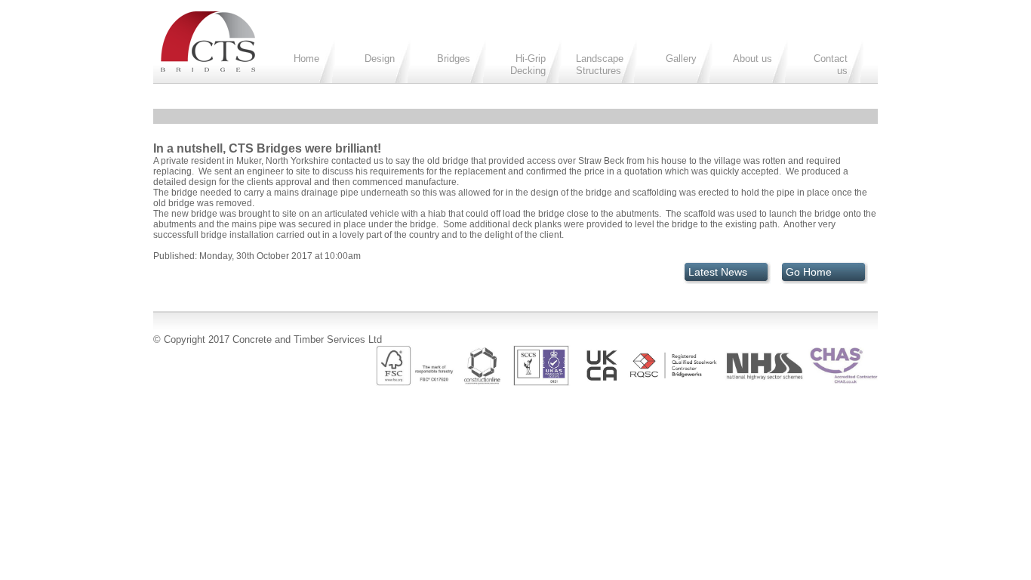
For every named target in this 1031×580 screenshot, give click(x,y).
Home (306, 58)
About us (752, 58)
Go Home (809, 272)
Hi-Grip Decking (528, 64)
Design (380, 58)
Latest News (717, 272)
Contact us (831, 64)
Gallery (681, 58)
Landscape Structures (599, 64)
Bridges (453, 58)
